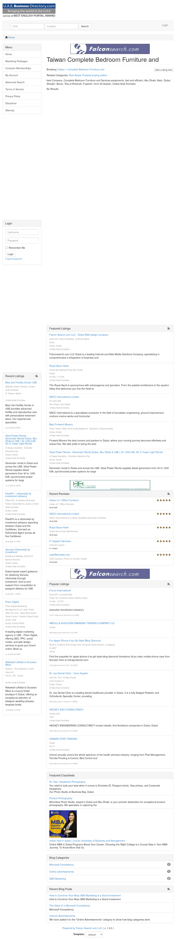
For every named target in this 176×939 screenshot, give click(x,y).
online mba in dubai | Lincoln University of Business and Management (87, 840)
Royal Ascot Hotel (59, 365)
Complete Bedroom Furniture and (86, 69)
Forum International (60, 590)
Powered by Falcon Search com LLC (82, 928)
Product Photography (60, 798)
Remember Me (17, 247)
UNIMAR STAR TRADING (63, 738)
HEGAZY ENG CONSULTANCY (66, 709)
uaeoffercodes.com (59, 554)
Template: (79, 934)
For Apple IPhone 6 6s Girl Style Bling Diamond (75, 640)
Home (11, 37)
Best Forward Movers (61, 424)
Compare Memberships (18, 68)
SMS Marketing (57, 878)
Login (165, 25)
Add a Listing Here (163, 69)
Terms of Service (14, 89)
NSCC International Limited (64, 396)
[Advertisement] (22, 168)
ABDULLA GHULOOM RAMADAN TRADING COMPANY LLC (82, 623)
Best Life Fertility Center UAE (21, 382)
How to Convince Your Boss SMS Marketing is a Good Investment (85, 895)
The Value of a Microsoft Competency (69, 905)
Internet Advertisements (62, 915)
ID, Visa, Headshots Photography (67, 781)
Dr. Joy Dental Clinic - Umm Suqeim (68, 673)
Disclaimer (11, 103)
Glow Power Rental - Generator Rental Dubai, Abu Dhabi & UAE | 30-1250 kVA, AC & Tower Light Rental (21, 439)
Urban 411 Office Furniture (64, 500)
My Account (11, 75)
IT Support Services (60, 541)
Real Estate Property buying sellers (88, 75)
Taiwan (61, 69)
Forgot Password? (13, 258)
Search (85, 26)
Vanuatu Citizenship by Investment (17, 551)
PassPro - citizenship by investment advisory (18, 495)
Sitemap (9, 110)
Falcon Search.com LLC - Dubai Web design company (78, 334)
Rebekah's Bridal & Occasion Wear (21, 663)
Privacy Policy (12, 96)
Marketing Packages (16, 61)
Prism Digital (12, 602)
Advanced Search (15, 82)
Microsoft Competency (61, 864)
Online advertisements (61, 871)
